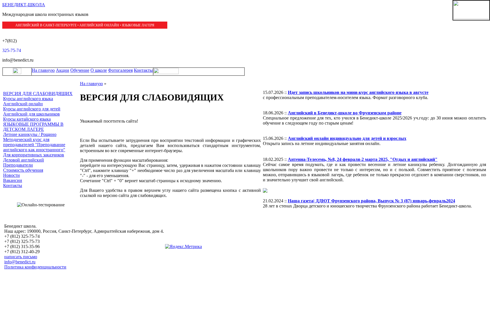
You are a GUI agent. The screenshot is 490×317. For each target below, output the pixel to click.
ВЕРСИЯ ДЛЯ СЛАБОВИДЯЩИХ (38, 93)
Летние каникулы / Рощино (29, 134)
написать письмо (20, 256)
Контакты (143, 70)
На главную (43, 70)
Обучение (79, 70)
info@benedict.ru (19, 261)
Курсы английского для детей (31, 108)
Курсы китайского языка (27, 119)
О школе (98, 70)
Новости (11, 175)
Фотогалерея (120, 70)
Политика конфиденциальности (35, 266)
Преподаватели (18, 165)
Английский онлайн (23, 103)
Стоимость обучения (23, 170)
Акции (62, 70)
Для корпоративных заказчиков (33, 154)
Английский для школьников (31, 114)
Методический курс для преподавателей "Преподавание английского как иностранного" (34, 144)
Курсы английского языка (28, 98)
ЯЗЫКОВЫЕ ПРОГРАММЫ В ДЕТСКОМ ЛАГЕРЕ (33, 127)
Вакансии (12, 180)
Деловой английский (23, 160)
